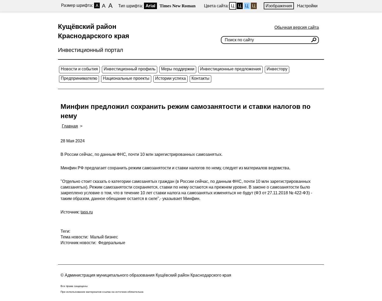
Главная (70, 126)
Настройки (307, 6)
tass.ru (87, 212)
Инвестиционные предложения (230, 69)
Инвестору (277, 69)
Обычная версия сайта (296, 27)
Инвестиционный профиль (129, 69)
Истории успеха (170, 78)
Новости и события (79, 69)
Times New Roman (177, 5)
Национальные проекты (126, 78)
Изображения (279, 6)
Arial (150, 5)
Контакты (200, 78)
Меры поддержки (177, 69)
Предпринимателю (79, 78)
